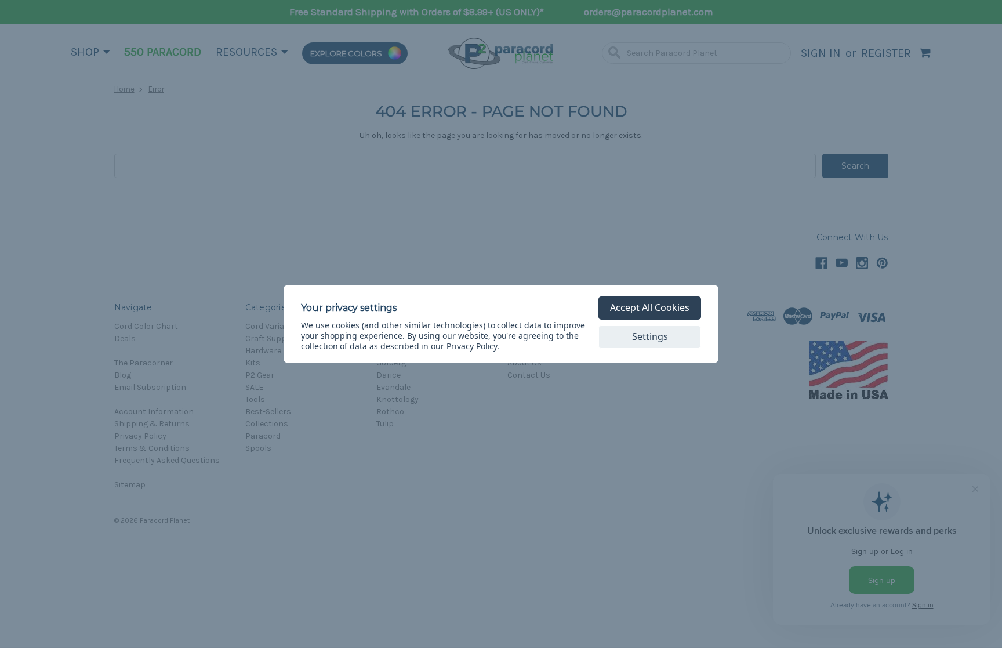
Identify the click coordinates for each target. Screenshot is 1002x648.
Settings (650, 336)
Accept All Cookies (649, 307)
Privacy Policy (471, 346)
